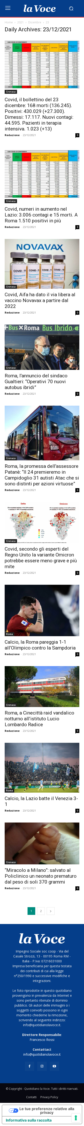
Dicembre (34, 22)
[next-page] (51, 911)
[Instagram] (41, 1066)
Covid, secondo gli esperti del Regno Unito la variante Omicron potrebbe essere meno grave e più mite (41, 557)
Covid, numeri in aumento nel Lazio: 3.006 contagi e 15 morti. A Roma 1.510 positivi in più (41, 215)
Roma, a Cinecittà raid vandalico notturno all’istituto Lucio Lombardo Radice (39, 718)
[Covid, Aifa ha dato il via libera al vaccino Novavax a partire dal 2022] (42, 264)
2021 (20, 22)
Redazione (12, 135)
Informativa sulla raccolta (29, 1120)
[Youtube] (54, 1066)
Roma (9, 634)
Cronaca (11, 91)
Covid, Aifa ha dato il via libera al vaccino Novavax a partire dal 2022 (40, 300)
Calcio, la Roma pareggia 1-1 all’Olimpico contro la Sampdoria (40, 645)
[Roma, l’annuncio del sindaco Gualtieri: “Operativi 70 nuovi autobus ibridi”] (42, 347)
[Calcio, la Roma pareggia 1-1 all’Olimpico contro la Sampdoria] (42, 610)
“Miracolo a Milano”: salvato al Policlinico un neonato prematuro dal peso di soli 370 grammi (41, 876)
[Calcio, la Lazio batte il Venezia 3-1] (42, 768)
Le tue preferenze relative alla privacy (46, 1110)
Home (9, 22)
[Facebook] (29, 1066)
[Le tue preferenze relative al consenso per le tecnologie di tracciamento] (75, 1117)
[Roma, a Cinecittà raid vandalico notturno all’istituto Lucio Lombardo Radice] (42, 686)
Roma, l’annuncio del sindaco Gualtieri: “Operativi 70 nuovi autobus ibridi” (36, 381)
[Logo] (39, 8)
